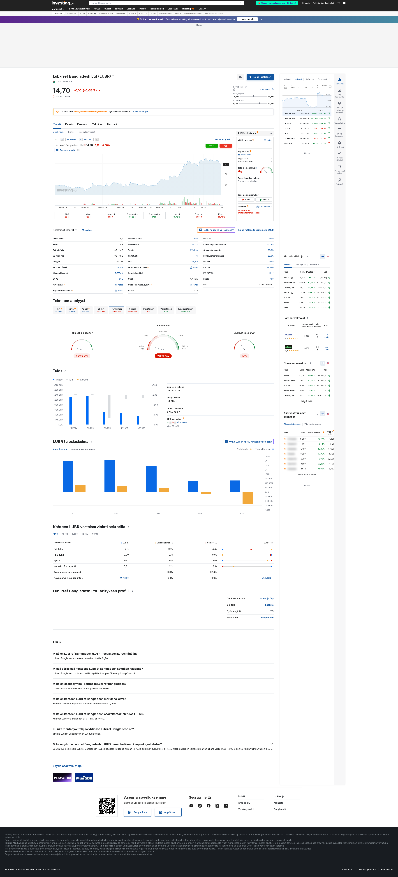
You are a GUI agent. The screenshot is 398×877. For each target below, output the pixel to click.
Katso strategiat (140, 111)
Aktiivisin (288, 264)
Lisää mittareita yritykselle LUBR (256, 230)
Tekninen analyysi (69, 300)
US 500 (287, 128)
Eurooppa (143, 13)
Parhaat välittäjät (294, 318)
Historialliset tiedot (86, 132)
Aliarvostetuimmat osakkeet (295, 414)
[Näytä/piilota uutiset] (97, 139)
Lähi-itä (153, 13)
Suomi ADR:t (120, 13)
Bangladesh (267, 617)
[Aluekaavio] (62, 139)
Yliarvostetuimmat (312, 424)
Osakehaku (173, 9)
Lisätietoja (279, 796)
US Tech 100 (289, 138)
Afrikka (178, 13)
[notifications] (338, 2)
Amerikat (132, 13)
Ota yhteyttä (280, 809)
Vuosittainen (60, 449)
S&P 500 (288, 143)
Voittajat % (301, 264)
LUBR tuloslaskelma (70, 441)
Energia (269, 604)
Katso (126, 577)
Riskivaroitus (387, 869)
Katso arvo (265, 89)
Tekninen (97, 124)
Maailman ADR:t (106, 13)
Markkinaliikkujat (294, 256)
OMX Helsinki (290, 118)
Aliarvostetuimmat (292, 424)
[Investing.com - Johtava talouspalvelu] (64, 3)
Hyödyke (309, 79)
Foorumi (112, 124)
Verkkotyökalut (246, 809)
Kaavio (69, 124)
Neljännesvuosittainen (83, 449)
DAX (286, 133)
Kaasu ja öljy (266, 598)
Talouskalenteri (157, 9)
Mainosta (278, 802)
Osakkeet (58, 13)
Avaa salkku (244, 802)
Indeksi (298, 79)
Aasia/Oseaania (165, 13)
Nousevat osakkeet (296, 363)
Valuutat (287, 79)
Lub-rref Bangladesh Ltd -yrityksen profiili (91, 591)
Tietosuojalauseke (367, 869)
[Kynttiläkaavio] (56, 139)
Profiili (71, 132)
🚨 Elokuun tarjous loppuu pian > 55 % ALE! (277, 3)
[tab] (59, 310)
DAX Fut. (288, 123)
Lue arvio (326, 336)
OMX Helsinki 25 (291, 113)
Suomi (82, 13)
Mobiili (241, 796)
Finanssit (82, 124)
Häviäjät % (314, 264)
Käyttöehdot (348, 869)
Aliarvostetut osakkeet (192, 13)
